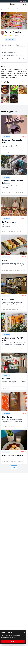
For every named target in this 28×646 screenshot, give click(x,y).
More (14, 467)
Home (4, 9)
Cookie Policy (13, 637)
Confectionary (11, 9)
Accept (13, 641)
